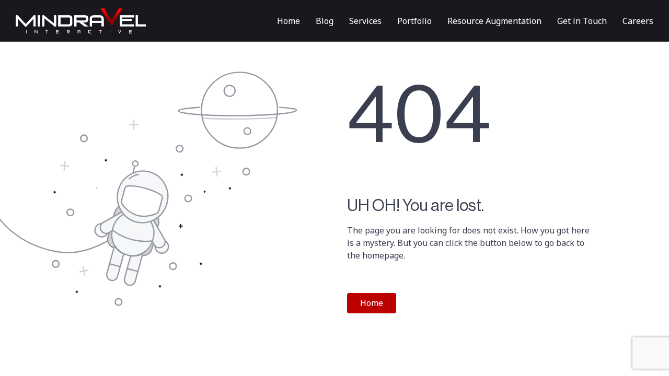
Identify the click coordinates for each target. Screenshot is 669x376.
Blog (324, 21)
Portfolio (414, 21)
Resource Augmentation (494, 21)
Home (288, 21)
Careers (637, 21)
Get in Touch (582, 21)
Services (365, 21)
